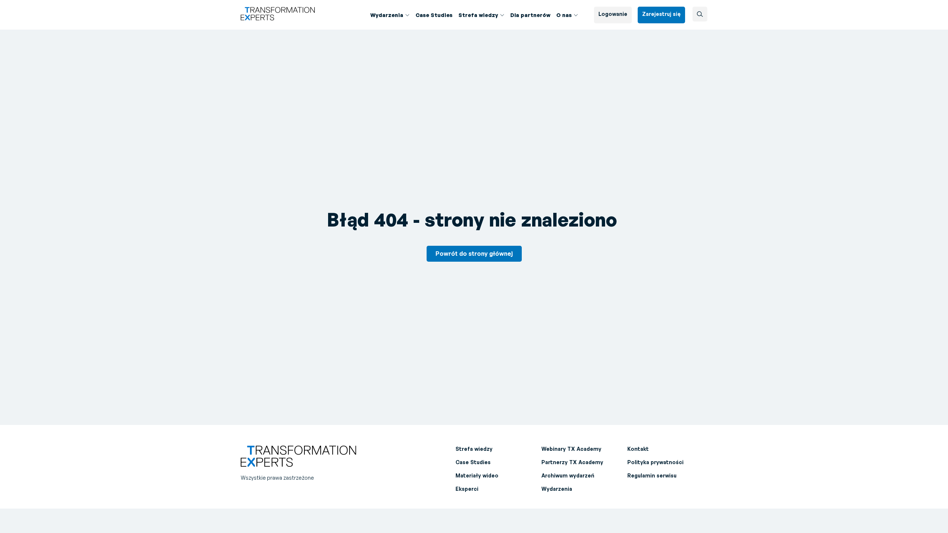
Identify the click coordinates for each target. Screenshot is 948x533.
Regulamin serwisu (652, 475)
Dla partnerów (530, 15)
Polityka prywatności (655, 462)
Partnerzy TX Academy (572, 462)
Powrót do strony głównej (474, 253)
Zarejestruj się (661, 14)
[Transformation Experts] (278, 18)
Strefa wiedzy (478, 15)
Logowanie (612, 14)
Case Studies (434, 15)
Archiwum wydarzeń (567, 475)
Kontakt (638, 449)
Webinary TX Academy (571, 449)
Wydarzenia (556, 489)
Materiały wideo (476, 475)
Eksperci (466, 489)
